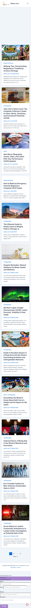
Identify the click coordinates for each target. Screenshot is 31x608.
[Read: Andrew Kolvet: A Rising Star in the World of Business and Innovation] (15, 427)
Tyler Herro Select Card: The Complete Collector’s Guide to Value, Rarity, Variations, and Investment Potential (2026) (15, 113)
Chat (3, 606)
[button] (15, 576)
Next (15, 556)
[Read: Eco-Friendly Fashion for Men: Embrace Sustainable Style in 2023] (15, 470)
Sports (5, 151)
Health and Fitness (8, 63)
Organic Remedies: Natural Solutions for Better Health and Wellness (14, 267)
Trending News (7, 105)
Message (3, 597)
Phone (2, 591)
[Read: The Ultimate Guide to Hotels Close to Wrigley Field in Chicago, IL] (15, 210)
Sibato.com (14, 3)
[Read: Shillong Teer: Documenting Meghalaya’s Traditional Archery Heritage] (15, 52)
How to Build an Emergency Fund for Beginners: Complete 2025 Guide (14, 185)
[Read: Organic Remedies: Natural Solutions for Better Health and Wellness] (15, 251)
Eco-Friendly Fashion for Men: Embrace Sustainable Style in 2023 (14, 486)
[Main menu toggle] (27, 3)
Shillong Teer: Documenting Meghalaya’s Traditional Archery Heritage (15, 68)
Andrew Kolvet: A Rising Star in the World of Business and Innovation (15, 443)
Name (2, 581)
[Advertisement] (15, 23)
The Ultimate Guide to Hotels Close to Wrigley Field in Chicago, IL (13, 226)
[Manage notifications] (27, 604)
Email (2, 587)
